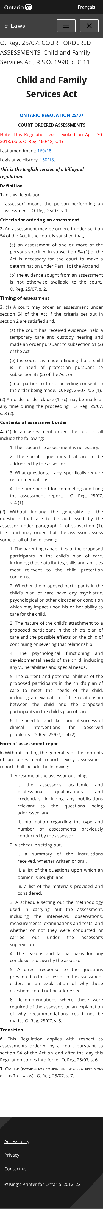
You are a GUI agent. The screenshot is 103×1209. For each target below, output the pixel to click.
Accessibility (16, 1141)
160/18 (44, 151)
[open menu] (66, 25)
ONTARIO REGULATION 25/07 (51, 115)
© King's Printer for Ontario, (42, 1184)
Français (86, 7)
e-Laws (14, 26)
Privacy (11, 1155)
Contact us (15, 1169)
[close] (89, 25)
